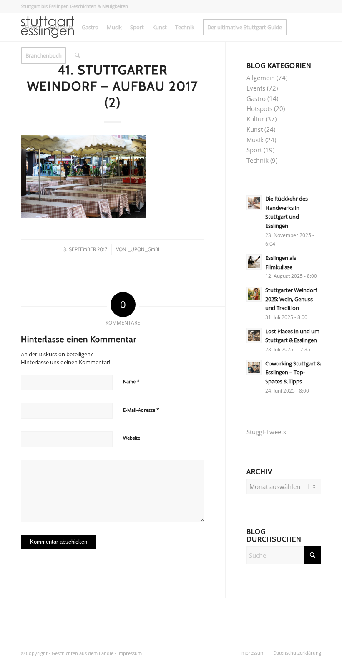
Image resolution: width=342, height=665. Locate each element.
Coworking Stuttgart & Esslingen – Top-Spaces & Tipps (293, 372)
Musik (255, 140)
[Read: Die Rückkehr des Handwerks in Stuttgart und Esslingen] (254, 202)
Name (131, 381)
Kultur (255, 119)
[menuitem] (33, 27)
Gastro (256, 98)
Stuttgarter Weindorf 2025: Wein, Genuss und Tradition (291, 299)
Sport (254, 150)
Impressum (130, 653)
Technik (257, 160)
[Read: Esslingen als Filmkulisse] (254, 262)
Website (131, 438)
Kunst (254, 129)
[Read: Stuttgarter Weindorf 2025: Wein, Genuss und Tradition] (254, 294)
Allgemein (260, 77)
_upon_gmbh (145, 249)
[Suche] (77, 55)
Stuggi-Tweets (266, 432)
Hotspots (259, 108)
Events (255, 88)
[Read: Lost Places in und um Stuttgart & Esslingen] (254, 335)
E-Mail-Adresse (141, 409)
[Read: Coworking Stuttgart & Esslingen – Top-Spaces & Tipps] (254, 367)
